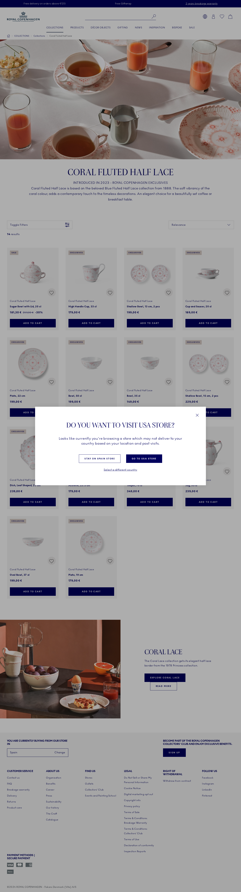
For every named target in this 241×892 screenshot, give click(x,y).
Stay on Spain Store (100, 458)
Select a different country (120, 470)
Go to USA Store (144, 458)
